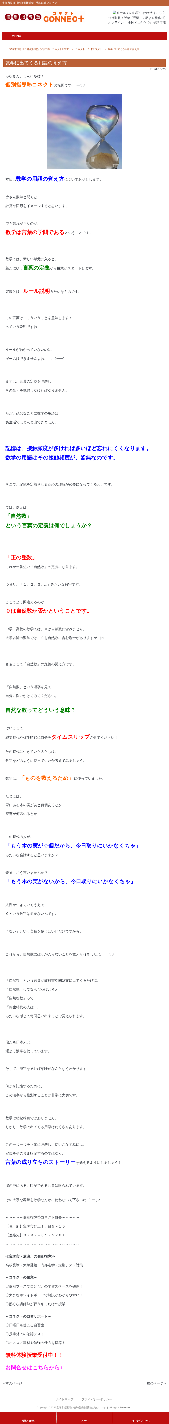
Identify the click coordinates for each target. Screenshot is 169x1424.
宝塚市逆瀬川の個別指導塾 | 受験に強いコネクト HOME (39, 49)
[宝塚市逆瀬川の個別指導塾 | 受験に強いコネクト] (44, 22)
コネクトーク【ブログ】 (88, 49)
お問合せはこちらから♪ (34, 1367)
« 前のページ (12, 1383)
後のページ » (156, 1383)
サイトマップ (64, 1399)
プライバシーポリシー (96, 1399)
